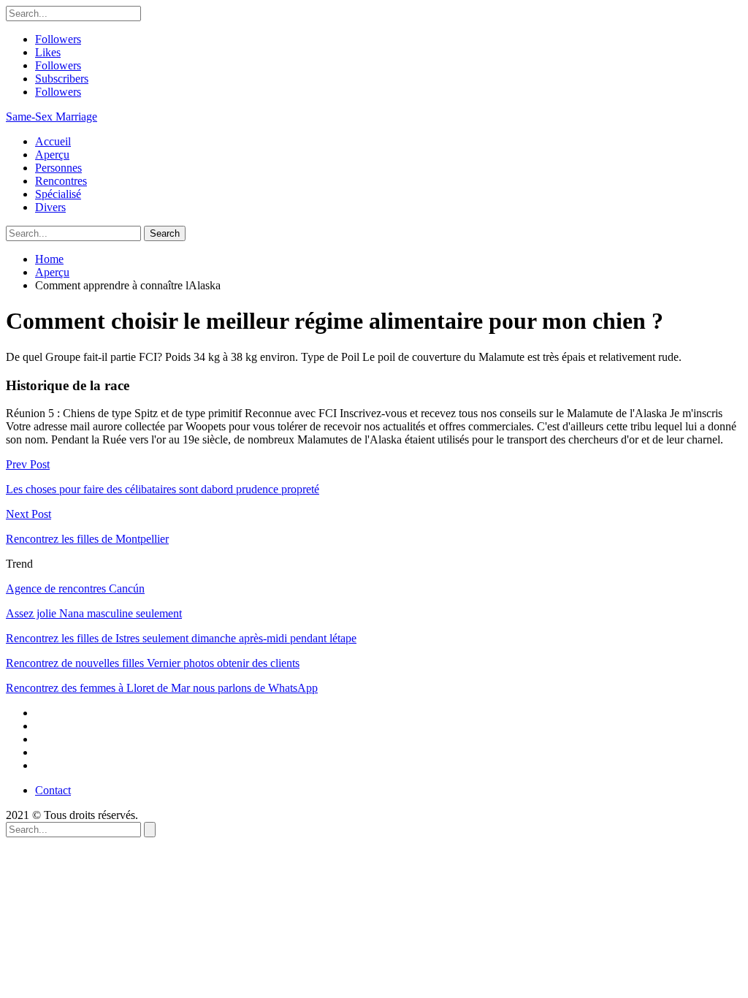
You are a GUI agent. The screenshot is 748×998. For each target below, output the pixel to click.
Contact (53, 790)
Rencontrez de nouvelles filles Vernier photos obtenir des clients (152, 663)
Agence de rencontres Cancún (75, 588)
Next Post (28, 514)
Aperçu (52, 154)
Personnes (58, 167)
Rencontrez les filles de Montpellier (87, 539)
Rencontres (61, 181)
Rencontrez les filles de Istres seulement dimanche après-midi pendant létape (181, 638)
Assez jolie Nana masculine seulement (94, 613)
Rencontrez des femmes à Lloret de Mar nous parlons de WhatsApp (162, 688)
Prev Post (28, 464)
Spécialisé (58, 194)
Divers (50, 207)
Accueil (53, 141)
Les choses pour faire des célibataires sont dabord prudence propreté (162, 489)
